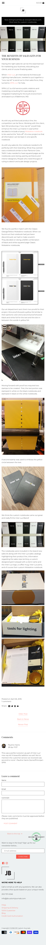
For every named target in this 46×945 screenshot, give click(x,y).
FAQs (4, 905)
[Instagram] (7, 863)
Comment (5, 798)
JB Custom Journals (22, 928)
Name (4, 780)
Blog (4, 913)
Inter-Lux (11, 75)
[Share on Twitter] (12, 706)
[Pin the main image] (15, 706)
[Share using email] (18, 706)
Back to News (23, 719)
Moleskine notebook (33, 131)
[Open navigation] (3, 2)
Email (4, 789)
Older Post (23, 714)
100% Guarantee (8, 911)
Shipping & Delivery (10, 908)
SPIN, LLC (14, 83)
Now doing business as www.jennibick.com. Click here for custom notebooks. (23, 21)
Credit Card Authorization (12, 916)
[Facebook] (3, 863)
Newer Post (23, 724)
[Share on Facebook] (9, 706)
